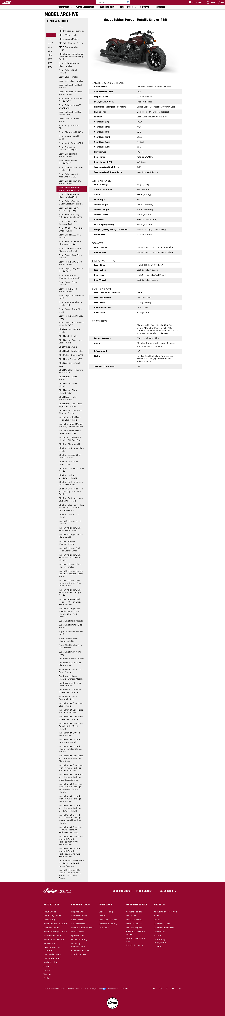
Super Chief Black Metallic (71, 621)
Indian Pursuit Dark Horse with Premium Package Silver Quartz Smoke (71, 777)
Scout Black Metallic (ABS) (71, 132)
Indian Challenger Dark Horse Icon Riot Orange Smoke (70, 592)
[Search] (127, 2)
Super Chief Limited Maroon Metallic (68, 639)
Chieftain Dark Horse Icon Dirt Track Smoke (71, 483)
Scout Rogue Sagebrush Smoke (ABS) (70, 303)
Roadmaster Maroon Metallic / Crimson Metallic (71, 677)
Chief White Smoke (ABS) (71, 355)
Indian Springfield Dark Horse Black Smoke (70, 418)
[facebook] (154, 989)
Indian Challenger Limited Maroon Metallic (71, 565)
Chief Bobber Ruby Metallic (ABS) (68, 398)
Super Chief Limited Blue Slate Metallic (70, 646)
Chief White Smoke (68, 347)
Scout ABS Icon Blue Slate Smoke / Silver (71, 229)
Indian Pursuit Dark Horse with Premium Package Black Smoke (71, 758)
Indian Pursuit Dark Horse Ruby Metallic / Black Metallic (71, 726)
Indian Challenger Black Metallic (70, 522)
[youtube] (173, 989)
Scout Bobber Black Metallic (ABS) (68, 155)
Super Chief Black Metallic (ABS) (71, 633)
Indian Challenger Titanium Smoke (67, 542)
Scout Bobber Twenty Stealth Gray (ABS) (69, 209)
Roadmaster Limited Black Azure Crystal (71, 670)
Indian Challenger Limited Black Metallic (71, 536)
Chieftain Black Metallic (70, 444)
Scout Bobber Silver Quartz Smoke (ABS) (71, 168)
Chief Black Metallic (68, 336)
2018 (50, 51)
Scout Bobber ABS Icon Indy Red (70, 236)
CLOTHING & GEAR (107, 7)
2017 (50, 55)
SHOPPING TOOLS (126, 7)
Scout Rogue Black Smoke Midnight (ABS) (71, 323)
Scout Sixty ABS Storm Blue (69, 126)
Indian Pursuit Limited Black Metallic (69, 734)
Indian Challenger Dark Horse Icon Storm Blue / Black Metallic (70, 602)
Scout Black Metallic (68, 77)
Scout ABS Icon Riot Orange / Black (68, 222)
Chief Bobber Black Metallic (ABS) (68, 391)
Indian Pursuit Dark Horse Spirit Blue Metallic (71, 711)
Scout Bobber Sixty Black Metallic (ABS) (70, 93)
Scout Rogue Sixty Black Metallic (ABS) (70, 263)
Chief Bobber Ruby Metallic (68, 384)
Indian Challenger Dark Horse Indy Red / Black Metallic (70, 557)
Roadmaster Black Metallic (71, 659)
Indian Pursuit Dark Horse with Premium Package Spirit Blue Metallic (71, 768)
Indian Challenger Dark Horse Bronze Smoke (70, 549)
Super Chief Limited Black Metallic (71, 626)
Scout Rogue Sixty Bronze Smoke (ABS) (71, 270)
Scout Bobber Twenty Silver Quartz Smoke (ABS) (71, 202)
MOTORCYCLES (63, 7)
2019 (50, 47)
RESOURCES (160, 7)
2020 (50, 43)
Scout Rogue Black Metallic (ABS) (68, 290)
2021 (50, 39)
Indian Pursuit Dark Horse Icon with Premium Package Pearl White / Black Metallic (71, 840)
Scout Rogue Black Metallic (68, 283)
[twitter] (167, 989)
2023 (50, 30)
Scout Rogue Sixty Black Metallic (70, 256)
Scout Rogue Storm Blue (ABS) (70, 310)
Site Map (70, 989)
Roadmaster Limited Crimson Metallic (68, 697)
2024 (50, 26)
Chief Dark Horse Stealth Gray (70, 364)
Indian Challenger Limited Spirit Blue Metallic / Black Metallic (71, 574)
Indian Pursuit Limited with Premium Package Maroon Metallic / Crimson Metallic (71, 819)
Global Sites (125, 989)
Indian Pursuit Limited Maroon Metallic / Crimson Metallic (71, 749)
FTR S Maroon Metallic (69, 39)
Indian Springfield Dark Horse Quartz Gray (70, 432)
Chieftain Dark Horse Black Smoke (71, 449)
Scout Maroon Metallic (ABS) (69, 137)
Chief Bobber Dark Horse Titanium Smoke (70, 411)
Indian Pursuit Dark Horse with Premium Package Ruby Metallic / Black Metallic (71, 788)
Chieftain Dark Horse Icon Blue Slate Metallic (71, 499)
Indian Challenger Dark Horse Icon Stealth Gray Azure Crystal (70, 583)
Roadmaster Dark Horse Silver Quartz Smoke (70, 691)
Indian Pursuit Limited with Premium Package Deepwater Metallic (70, 808)
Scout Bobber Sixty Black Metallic (70, 86)
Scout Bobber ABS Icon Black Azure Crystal (70, 249)
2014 (50, 67)
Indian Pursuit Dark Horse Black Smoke (71, 704)
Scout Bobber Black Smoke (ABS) (68, 162)
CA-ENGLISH (166, 890)
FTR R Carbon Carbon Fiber (69, 48)
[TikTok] (179, 989)
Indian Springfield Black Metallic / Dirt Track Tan (70, 438)
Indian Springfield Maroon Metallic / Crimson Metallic (71, 425)
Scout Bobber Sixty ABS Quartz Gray (70, 106)
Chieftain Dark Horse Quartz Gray (68, 463)
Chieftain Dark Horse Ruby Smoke (71, 469)
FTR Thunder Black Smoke (71, 31)
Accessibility (113, 989)
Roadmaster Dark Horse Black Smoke (70, 664)
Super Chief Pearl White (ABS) (70, 653)
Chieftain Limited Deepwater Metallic (68, 476)
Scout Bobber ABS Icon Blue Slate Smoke (70, 243)
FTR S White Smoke (68, 35)
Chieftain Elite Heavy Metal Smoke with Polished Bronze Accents (71, 507)
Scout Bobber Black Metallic (68, 71)
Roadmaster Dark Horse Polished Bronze (70, 684)
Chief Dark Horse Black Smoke (69, 330)
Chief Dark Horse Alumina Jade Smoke (71, 371)
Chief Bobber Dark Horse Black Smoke (70, 341)
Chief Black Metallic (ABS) (71, 351)
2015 (50, 63)
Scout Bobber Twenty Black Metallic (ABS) (69, 195)
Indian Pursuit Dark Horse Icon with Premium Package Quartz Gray (71, 830)
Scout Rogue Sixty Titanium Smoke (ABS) (69, 276)
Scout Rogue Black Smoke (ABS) (71, 297)
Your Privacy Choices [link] (93, 989)
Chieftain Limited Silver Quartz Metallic (70, 456)
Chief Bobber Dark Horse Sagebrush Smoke (70, 405)
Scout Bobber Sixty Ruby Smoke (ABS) (70, 113)
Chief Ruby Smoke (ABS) (70, 359)
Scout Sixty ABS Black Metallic (69, 120)
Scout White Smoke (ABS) (71, 143)
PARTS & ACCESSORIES (85, 7)
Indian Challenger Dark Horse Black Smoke (70, 529)
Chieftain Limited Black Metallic (70, 515)
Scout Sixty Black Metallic (71, 81)
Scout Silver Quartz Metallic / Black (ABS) (68, 148)
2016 (50, 59)
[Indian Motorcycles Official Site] (6, 2)
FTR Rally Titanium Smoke (71, 43)
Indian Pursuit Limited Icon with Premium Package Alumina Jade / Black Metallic (70, 853)
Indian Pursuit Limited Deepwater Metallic (69, 741)
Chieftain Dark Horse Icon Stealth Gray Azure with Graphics (71, 491)
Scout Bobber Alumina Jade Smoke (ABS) (69, 175)
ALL (61, 26)
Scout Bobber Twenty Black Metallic (69, 64)
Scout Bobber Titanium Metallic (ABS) (70, 182)
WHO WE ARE (144, 7)
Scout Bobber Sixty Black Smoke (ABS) (70, 99)
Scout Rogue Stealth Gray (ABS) (71, 317)
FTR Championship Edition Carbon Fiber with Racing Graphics (71, 56)
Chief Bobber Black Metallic (68, 378)
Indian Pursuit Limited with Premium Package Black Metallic (70, 799)
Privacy (79, 989)
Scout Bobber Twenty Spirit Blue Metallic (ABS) (70, 215)
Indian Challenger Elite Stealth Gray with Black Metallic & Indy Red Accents (70, 613)
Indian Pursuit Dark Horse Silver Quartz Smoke (71, 718)
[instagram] (160, 989)
